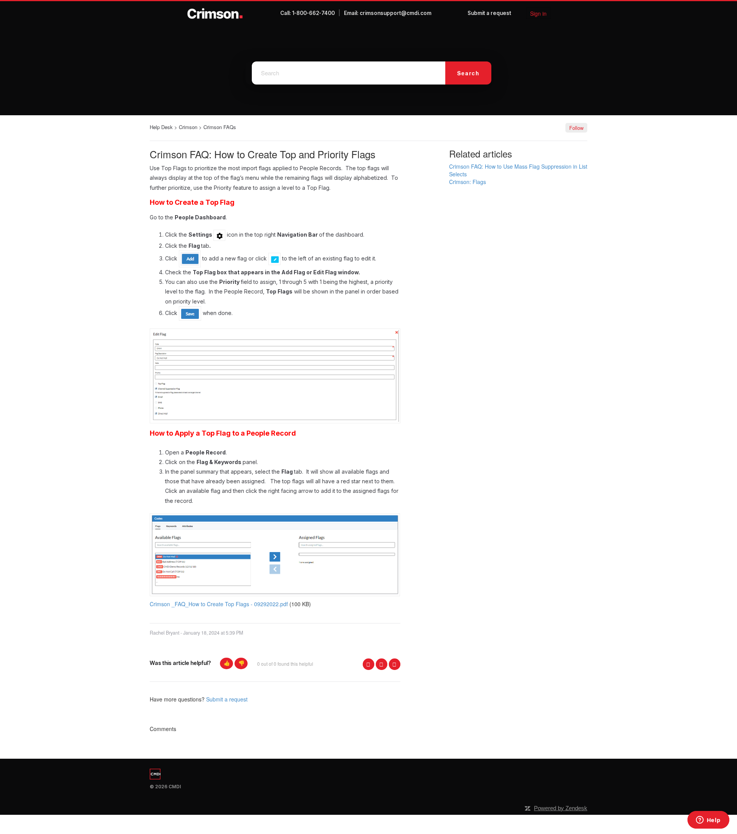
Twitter (381, 664)
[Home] (215, 13)
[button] (226, 663)
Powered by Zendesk (560, 808)
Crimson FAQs (219, 127)
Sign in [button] (538, 13)
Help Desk (161, 127)
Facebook (368, 664)
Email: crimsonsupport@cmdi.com (387, 13)
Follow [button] (576, 127)
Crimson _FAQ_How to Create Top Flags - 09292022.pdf (219, 604)
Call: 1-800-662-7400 (307, 13)
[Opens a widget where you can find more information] (708, 820)
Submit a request (489, 13)
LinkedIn (394, 664)
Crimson (188, 127)
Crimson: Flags (467, 182)
